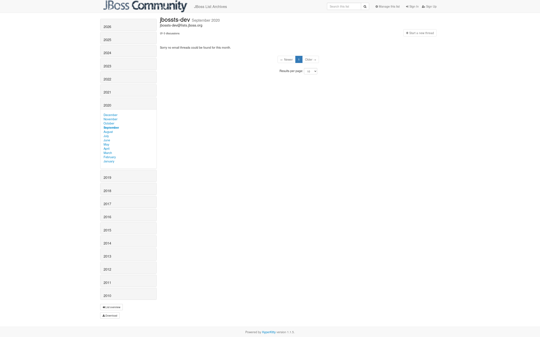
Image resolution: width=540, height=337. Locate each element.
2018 (107, 190)
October (109, 123)
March (108, 153)
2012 (107, 269)
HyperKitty (269, 332)
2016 (107, 216)
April (106, 148)
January (109, 161)
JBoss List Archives (210, 6)
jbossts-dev (176, 19)
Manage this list (389, 6)
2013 (107, 256)
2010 (107, 295)
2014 (107, 243)
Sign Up (431, 6)
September (111, 127)
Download (111, 315)
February (110, 157)
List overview (112, 307)
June (107, 140)
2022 (107, 79)
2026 (107, 26)
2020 (107, 105)
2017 (107, 203)
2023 (107, 65)
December (110, 115)
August (108, 132)
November (110, 119)
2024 (107, 52)
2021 (107, 92)
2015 (107, 230)
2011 (107, 282)
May (106, 144)
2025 (107, 39)
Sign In (414, 6)
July (106, 136)
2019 (107, 177)
